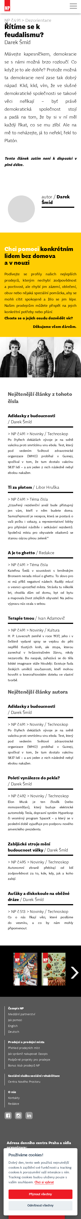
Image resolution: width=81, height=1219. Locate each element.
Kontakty (14, 1098)
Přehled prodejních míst (24, 1048)
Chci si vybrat (44, 1182)
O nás (12, 1092)
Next (75, 989)
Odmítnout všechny (40, 1205)
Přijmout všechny (40, 1194)
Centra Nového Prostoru (24, 1081)
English (13, 1026)
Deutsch (13, 1032)
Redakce (13, 1103)
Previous (7, 989)
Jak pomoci (15, 1020)
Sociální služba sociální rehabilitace (34, 1076)
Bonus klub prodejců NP (24, 1065)
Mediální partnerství (21, 1014)
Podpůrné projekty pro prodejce (29, 1059)
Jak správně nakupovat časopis (28, 1054)
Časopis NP (16, 1008)
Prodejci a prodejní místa (26, 1042)
